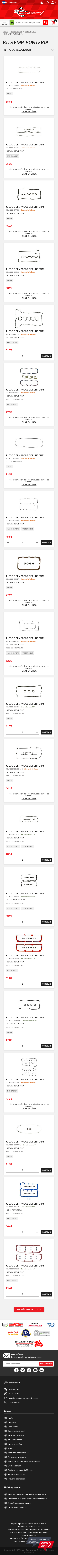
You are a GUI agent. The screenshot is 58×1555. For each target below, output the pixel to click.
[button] (20, 2)
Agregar (46, 356)
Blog (10, 1448)
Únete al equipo (15, 1444)
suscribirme (46, 1364)
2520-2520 (13, 1389)
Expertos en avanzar (17, 1474)
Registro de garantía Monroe (20, 1470)
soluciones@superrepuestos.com (23, 1398)
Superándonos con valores (19, 1503)
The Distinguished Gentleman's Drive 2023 (27, 1494)
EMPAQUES (30, 31)
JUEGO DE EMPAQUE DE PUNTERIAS (25, 82)
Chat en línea (29, 111)
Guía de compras (15, 1465)
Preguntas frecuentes (17, 1457)
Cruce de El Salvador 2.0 (18, 1507)
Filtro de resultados (17, 49)
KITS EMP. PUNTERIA (13, 34)
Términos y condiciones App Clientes (24, 1461)
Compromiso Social (16, 1431)
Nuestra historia (15, 1439)
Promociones (13, 1426)
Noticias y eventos (16, 1435)
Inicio (5, 31)
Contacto (12, 1422)
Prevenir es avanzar (16, 1479)
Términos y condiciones (18, 1452)
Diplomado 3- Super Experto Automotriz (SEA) (28, 1498)
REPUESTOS (16, 31)
